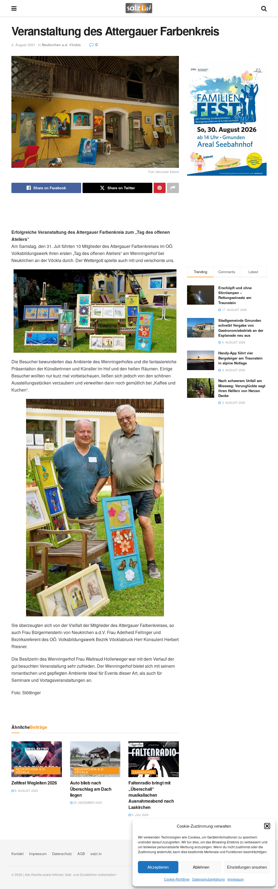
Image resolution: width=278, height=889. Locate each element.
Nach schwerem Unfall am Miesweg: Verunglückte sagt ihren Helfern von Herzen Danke (241, 388)
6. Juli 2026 (140, 814)
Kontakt (17, 853)
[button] (267, 826)
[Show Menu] (14, 8)
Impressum (236, 879)
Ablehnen (201, 867)
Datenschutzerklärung (208, 879)
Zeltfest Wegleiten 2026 (34, 783)
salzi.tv (96, 853)
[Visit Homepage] (139, 8)
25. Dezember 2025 (87, 802)
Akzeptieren (158, 867)
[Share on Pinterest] (160, 188)
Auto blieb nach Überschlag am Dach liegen (91, 789)
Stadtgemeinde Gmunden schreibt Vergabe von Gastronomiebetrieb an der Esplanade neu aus (240, 328)
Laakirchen (143, 772)
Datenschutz (62, 853)
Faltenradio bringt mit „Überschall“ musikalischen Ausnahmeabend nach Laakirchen (151, 795)
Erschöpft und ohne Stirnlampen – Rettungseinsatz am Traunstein (235, 295)
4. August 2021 (23, 44)
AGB (81, 853)
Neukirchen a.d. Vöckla (61, 44)
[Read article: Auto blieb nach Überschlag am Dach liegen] (95, 759)
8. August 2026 (26, 790)
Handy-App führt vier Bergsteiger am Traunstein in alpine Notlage (240, 357)
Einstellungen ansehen (247, 867)
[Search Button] (264, 8)
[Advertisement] (95, 211)
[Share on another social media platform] (173, 188)
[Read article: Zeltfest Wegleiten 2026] (36, 759)
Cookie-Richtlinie (176, 879)
